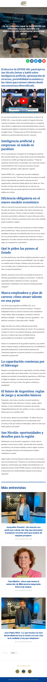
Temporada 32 (23, 522)
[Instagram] (17, 671)
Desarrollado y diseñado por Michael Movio (23, 680)
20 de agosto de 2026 (24, 539)
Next (13, 653)
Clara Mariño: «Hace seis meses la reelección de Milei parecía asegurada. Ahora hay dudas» (23, 584)
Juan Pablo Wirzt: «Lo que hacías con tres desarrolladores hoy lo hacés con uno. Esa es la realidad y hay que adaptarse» (23, 635)
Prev (5, 653)
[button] (28, 61)
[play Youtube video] (23, 101)
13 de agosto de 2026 (24, 642)
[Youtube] (24, 671)
